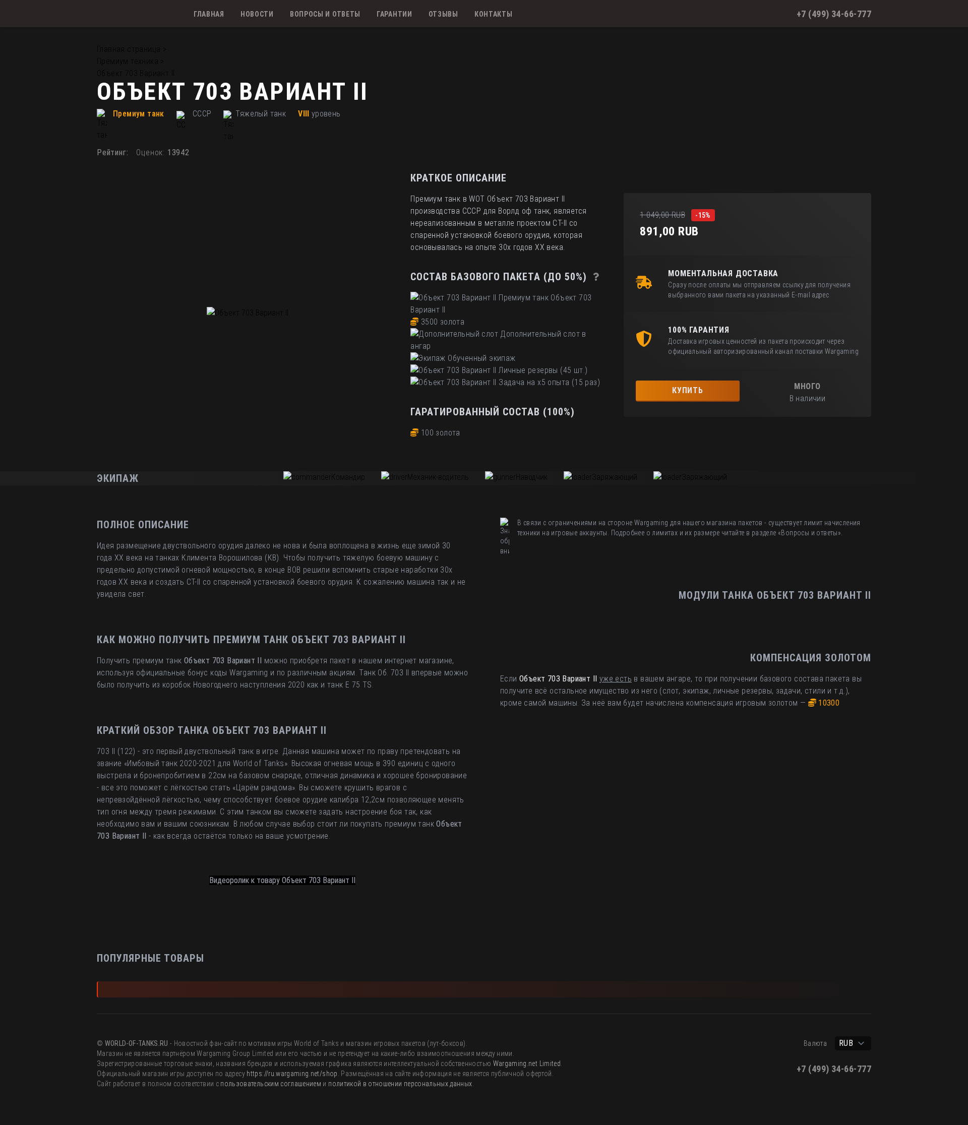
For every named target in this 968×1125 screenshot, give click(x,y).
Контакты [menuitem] (493, 14)
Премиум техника (127, 61)
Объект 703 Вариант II (135, 73)
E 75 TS (358, 685)
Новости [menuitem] (257, 14)
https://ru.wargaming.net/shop (292, 1074)
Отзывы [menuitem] (443, 14)
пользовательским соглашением (270, 1084)
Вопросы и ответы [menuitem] (325, 14)
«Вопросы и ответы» (809, 533)
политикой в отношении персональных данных (400, 1084)
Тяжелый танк (260, 113)
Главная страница (128, 49)
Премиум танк (138, 113)
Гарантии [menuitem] (394, 14)
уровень (326, 113)
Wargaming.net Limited (527, 1063)
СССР (202, 113)
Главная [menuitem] (209, 14)
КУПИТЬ (687, 390)
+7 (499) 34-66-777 (834, 14)
